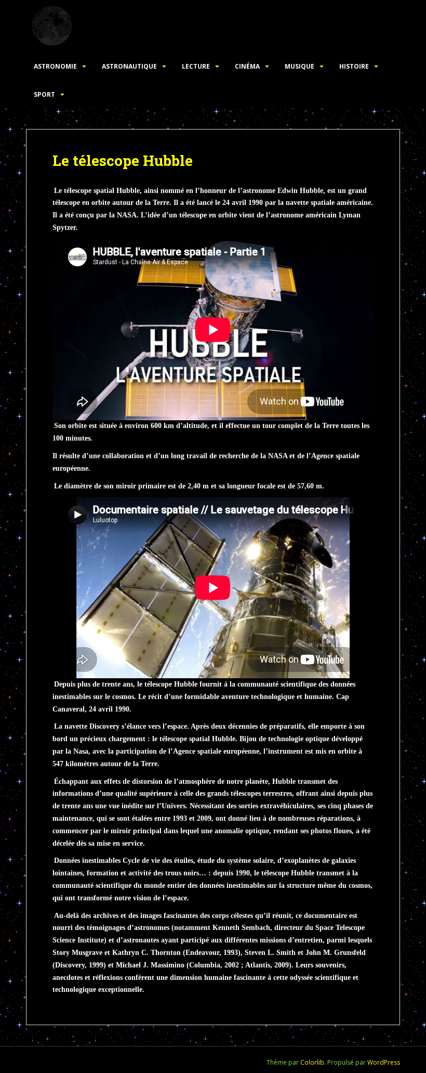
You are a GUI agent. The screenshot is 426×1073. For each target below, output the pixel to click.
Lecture (196, 66)
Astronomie (55, 66)
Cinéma (247, 66)
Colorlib (312, 1062)
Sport (44, 94)
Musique (299, 66)
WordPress (383, 1062)
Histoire (354, 66)
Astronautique (129, 66)
